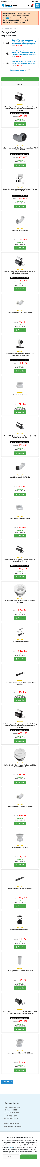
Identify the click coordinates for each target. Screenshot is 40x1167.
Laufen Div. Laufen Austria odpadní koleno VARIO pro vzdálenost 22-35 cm (20, 190)
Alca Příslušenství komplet (20, 642)
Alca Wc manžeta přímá (20, 395)
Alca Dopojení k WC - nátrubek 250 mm (20, 971)
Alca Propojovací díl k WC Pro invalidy (20, 888)
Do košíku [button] (20, 124)
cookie (10, 1147)
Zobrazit (18, 70)
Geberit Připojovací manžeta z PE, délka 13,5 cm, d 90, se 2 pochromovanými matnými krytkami (20, 1012)
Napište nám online (12, 1123)
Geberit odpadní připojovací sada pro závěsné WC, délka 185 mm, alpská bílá (20, 272)
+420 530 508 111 (12, 1118)
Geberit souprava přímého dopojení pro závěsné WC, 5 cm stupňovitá (20, 149)
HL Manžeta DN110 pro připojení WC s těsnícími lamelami (20, 601)
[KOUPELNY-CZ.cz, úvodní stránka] (9, 5)
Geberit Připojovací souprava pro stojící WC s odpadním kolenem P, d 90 (20, 354)
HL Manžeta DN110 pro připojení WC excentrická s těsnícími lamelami (20, 766)
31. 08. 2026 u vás (20, 121)
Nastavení (11, 1157)
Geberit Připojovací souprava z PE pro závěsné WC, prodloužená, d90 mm (20, 437)
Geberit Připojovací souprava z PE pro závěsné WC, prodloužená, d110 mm (20, 560)
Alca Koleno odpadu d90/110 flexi (20, 477)
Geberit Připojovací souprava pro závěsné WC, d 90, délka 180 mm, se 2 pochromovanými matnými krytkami (20, 108)
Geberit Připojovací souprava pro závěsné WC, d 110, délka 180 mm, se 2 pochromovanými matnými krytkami (20, 725)
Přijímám (29, 1157)
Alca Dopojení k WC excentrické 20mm (20, 1053)
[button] (28, 5)
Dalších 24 (7, 1082)
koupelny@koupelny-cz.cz (15, 1126)
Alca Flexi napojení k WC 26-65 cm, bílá (20, 313)
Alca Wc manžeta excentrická (20, 518)
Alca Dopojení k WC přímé (20, 847)
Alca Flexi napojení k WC (20, 230)
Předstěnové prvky (10, 28)
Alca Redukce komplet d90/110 (20, 930)
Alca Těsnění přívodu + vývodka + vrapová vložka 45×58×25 (20, 683)
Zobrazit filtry (20, 79)
